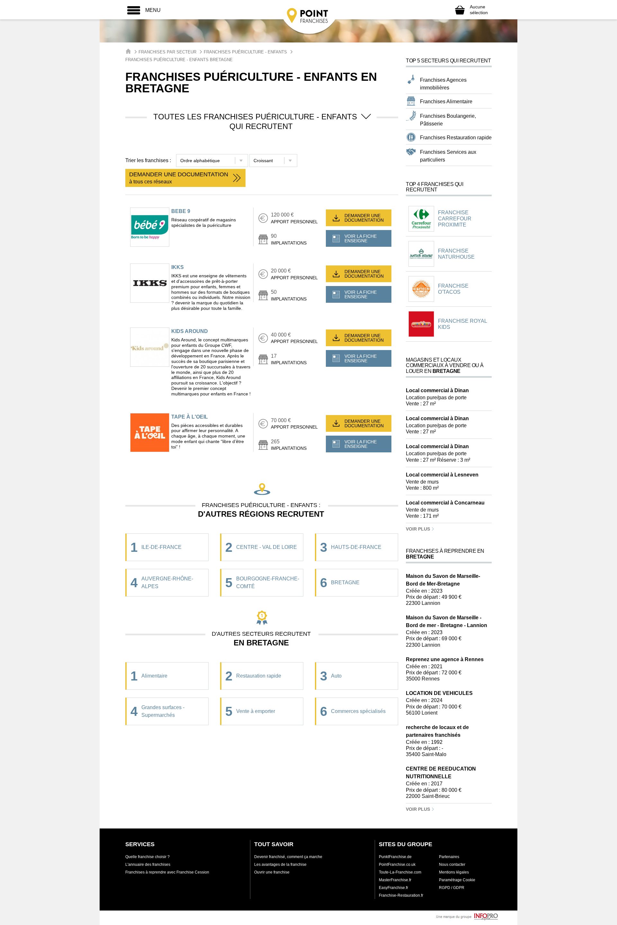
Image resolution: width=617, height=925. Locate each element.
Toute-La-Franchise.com (400, 872)
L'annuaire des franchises (147, 864)
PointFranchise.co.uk (397, 864)
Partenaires (449, 857)
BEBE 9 (180, 211)
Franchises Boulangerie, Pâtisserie (448, 119)
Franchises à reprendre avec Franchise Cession (167, 872)
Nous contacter (452, 864)
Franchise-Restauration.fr (401, 895)
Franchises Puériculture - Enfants (245, 52)
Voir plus (418, 529)
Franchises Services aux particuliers (448, 155)
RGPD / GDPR (451, 887)
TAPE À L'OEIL (189, 417)
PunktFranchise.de (395, 857)
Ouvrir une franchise (272, 872)
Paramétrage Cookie (457, 880)
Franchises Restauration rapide (456, 137)
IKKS (177, 267)
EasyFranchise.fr (393, 887)
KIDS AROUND (189, 331)
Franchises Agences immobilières (443, 83)
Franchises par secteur (167, 52)
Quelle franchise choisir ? (147, 857)
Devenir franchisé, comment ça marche (288, 857)
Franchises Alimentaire (446, 101)
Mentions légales (454, 872)
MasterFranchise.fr (395, 880)
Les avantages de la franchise (280, 864)
